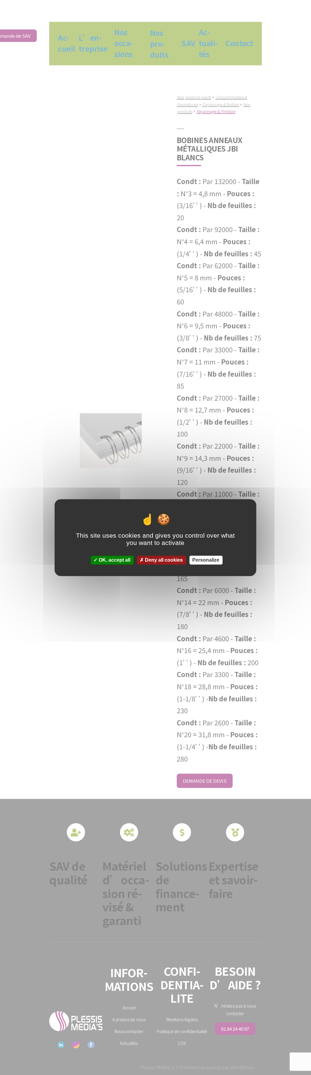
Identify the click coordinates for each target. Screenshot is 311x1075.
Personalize (205, 560)
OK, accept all (113, 560)
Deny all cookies (163, 560)
